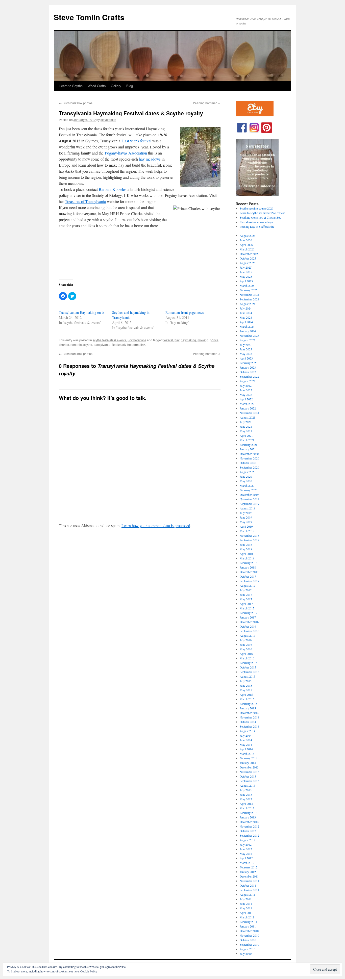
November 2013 (249, 772)
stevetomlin (108, 119)
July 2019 (246, 513)
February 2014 (248, 758)
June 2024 (246, 313)
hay (177, 340)
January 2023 (248, 367)
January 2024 (248, 331)
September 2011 (249, 890)
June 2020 (246, 476)
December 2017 (249, 572)
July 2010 (246, 953)
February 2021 (248, 445)
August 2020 (247, 472)
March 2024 (247, 326)
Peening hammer (206, 103)
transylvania (102, 344)
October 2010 (248, 940)
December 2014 (249, 713)
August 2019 (247, 508)
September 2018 (249, 540)
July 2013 (246, 790)
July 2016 (246, 640)
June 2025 (246, 272)
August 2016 (247, 635)
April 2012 (246, 858)
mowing (203, 340)
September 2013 (249, 781)
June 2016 (246, 644)
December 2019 (249, 495)
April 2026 (246, 245)
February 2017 (248, 613)
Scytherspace (137, 340)
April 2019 (246, 526)
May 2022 (246, 395)
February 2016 (248, 663)
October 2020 (248, 463)
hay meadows (150, 159)
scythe (87, 344)
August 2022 (247, 381)
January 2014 (248, 763)
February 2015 (248, 704)
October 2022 (248, 372)
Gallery (116, 85)
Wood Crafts (97, 85)
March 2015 (247, 699)
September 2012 (249, 835)
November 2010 (249, 935)
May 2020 (246, 481)
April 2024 (246, 322)
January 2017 (248, 617)
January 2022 (248, 408)
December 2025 (249, 254)
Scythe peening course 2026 (256, 208)
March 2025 (247, 286)
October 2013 (248, 776)
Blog (129, 85)
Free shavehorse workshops (256, 222)
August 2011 (247, 894)
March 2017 (247, 608)
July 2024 (246, 308)
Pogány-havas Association (126, 153)
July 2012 (246, 844)
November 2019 (249, 499)
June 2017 (246, 594)
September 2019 (249, 504)
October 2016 (248, 626)
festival (168, 340)
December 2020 (249, 454)
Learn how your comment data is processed (155, 525)
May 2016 (246, 649)
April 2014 (246, 749)
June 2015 (246, 685)
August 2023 (247, 340)
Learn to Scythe (71, 85)
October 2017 (248, 576)
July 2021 (246, 422)
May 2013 (246, 799)
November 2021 (249, 413)
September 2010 (249, 944)
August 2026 (247, 236)
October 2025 (248, 258)
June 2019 (246, 517)
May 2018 (246, 549)
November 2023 (249, 335)
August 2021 (247, 417)
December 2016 (249, 622)
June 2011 (246, 903)
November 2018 (249, 535)
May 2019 (246, 522)
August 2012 (247, 840)
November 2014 (249, 717)
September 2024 (249, 299)
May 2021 (246, 431)
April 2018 (246, 554)
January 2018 (248, 567)
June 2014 (246, 740)
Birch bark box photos (75, 103)
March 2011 (247, 917)
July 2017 (246, 590)
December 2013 (249, 767)
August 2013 (247, 785)
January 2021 (248, 449)
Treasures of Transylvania (85, 201)
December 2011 (249, 876)
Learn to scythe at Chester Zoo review (262, 213)
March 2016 (247, 658)
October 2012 (248, 831)
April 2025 (246, 281)
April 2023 (246, 358)
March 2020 (247, 485)
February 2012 (248, 867)
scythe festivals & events (109, 340)
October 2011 (248, 885)
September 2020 (249, 467)
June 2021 (246, 426)
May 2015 (246, 690)
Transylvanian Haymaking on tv (82, 312)
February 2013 (248, 813)
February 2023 (248, 363)
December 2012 (249, 822)
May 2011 (246, 908)
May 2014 (246, 744)
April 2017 (246, 604)
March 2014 (247, 754)
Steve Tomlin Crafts (89, 17)
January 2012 (248, 872)
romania (76, 344)
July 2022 (246, 385)
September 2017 (249, 581)
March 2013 (247, 808)
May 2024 (246, 317)
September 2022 (249, 376)
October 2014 (248, 722)
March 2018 (247, 558)
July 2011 (246, 899)
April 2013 (246, 804)
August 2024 (247, 304)
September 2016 (249, 631)
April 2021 (246, 435)
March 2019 (247, 531)
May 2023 (246, 354)
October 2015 (248, 667)
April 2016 (246, 654)
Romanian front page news (184, 312)
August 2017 (247, 585)
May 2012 (246, 854)
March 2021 (247, 440)
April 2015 (246, 694)
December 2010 (249, 931)
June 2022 (246, 390)
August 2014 (247, 731)
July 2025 (246, 267)
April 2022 (246, 399)
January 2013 (248, 817)
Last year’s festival (136, 140)
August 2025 (247, 263)
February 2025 (248, 290)
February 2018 (248, 563)
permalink (138, 344)
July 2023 (246, 345)
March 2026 (247, 249)
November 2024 (249, 295)
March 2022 (247, 404)
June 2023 (246, 349)
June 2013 (246, 794)
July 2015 (246, 681)
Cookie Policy (88, 971)
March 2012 (247, 863)
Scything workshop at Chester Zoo (260, 217)
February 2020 (248, 490)
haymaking (188, 340)
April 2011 (246, 913)
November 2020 (249, 458)
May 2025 (246, 276)
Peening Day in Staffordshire (257, 226)
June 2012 (246, 849)
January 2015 (248, 708)
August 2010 (247, 949)
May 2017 (246, 599)
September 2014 (249, 726)
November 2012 (249, 826)
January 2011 (248, 926)
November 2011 (249, 881)
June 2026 (246, 240)
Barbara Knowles (112, 189)
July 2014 (246, 735)
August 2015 (247, 676)
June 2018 (246, 545)
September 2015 (249, 672)
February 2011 (248, 922)
